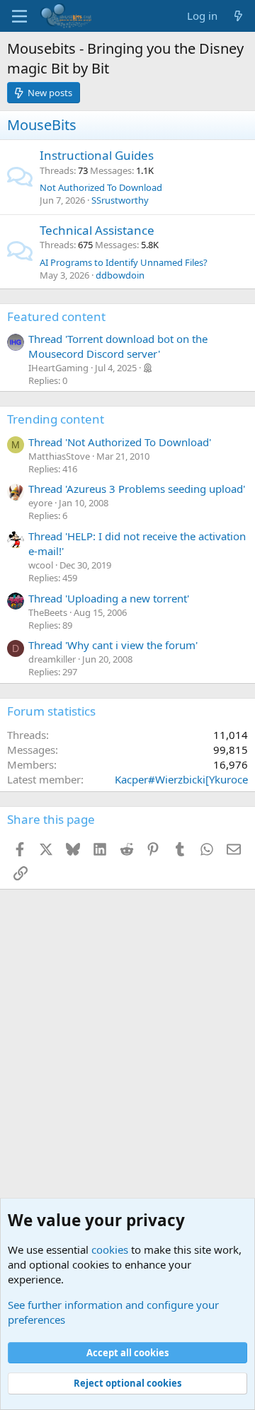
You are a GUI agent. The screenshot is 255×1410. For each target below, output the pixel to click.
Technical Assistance (97, 230)
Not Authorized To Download (101, 187)
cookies (109, 1249)
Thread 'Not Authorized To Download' (119, 442)
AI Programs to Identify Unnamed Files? (124, 262)
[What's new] (238, 16)
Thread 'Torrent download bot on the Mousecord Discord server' (118, 346)
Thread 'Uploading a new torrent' (108, 598)
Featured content (56, 316)
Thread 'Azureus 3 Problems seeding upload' (136, 489)
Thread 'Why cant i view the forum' (113, 645)
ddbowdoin (120, 275)
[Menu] (19, 16)
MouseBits (41, 124)
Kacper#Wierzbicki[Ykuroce (181, 779)
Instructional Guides (97, 155)
